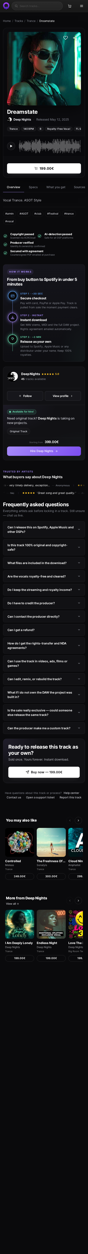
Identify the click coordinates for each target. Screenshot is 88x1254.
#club (37, 213)
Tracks (19, 21)
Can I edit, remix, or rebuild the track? (34, 679)
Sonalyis (42, 865)
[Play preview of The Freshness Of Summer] (51, 842)
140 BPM (28, 128)
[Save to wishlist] (65, 38)
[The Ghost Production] (5, 6)
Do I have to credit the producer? (31, 603)
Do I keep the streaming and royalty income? (39, 589)
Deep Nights (30, 374)
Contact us (14, 797)
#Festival (52, 213)
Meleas (9, 865)
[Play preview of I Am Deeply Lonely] (19, 924)
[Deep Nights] (12, 376)
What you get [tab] (55, 187)
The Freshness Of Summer (51, 861)
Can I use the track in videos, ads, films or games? (37, 663)
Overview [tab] (13, 187)
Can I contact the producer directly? (33, 616)
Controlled (13, 861)
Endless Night (47, 943)
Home (7, 21)
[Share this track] (75, 38)
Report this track (70, 797)
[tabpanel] (44, 211)
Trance (31, 21)
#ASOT (24, 213)
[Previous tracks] (69, 820)
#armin (9, 213)
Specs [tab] (33, 187)
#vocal (9, 221)
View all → (12, 903)
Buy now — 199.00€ (46, 772)
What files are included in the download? (37, 563)
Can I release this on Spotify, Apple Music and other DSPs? (40, 529)
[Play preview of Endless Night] (51, 924)
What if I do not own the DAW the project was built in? (39, 695)
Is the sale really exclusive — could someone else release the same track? (39, 712)
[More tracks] (78, 820)
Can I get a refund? (21, 630)
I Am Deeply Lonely (19, 943)
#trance (69, 213)
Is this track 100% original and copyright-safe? (37, 547)
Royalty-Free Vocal (58, 128)
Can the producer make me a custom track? (38, 728)
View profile (61, 395)
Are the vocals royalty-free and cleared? (36, 576)
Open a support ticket (40, 797)
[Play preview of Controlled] (19, 842)
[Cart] (70, 6)
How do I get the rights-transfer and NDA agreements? (36, 645)
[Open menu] (81, 6)
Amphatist (74, 865)
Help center (71, 793)
